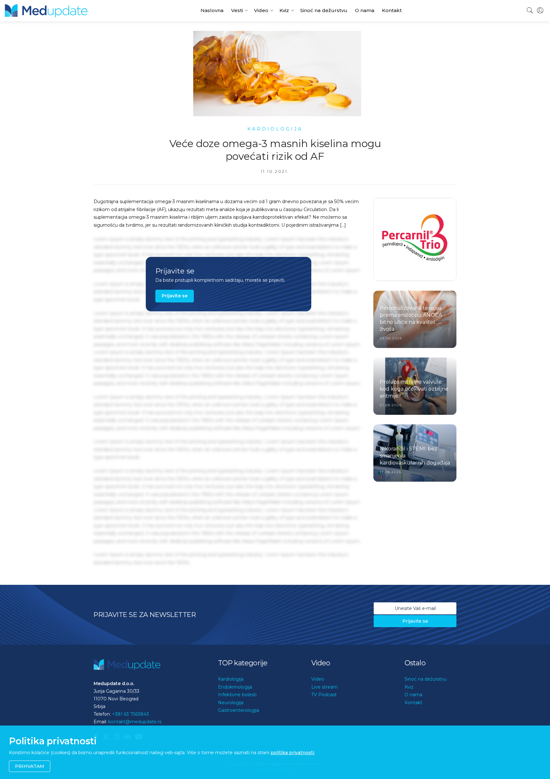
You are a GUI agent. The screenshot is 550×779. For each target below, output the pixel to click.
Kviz (284, 10)
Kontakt (392, 10)
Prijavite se (174, 296)
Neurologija (230, 702)
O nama (364, 10)
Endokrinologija (235, 687)
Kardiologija (230, 679)
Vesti (237, 10)
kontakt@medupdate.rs (134, 722)
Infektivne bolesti (237, 695)
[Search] (530, 10)
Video (261, 10)
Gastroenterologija (238, 710)
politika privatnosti (292, 752)
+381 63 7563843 (130, 714)
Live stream (324, 687)
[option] (415, 249)
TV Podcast (324, 695)
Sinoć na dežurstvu (323, 10)
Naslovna (212, 10)
